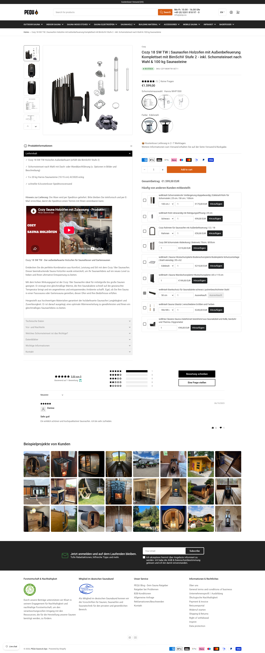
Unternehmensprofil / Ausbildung (206, 593)
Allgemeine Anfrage (144, 597)
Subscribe (195, 551)
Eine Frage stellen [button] (197, 382)
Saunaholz (126, 24)
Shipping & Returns (198, 613)
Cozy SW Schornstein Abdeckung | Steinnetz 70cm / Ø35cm (187, 242)
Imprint (192, 622)
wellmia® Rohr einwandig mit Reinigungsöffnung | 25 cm (185, 213)
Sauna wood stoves (77, 24)
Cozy (144, 47)
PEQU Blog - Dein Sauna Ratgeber (151, 585)
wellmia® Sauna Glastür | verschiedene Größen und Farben (186, 304)
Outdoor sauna (32, 24)
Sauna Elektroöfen (104, 24)
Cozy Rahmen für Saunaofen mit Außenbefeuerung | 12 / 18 (187, 227)
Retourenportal (196, 605)
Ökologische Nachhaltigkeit (203, 597)
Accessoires (170, 24)
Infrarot (208, 24)
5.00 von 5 (76, 376)
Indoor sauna (53, 24)
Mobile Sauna (190, 24)
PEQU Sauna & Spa (39, 649)
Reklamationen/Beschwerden (149, 601)
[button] (148, 81)
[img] (45, 403)
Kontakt (138, 605)
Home (26, 32)
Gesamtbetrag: (151, 181)
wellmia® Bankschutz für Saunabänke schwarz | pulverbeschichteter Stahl (194, 289)
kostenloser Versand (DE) (132, 2)
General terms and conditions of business (210, 589)
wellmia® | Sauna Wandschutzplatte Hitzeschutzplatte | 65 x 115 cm (191, 275)
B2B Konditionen (142, 593)
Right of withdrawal (199, 618)
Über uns (193, 585)
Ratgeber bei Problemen (146, 589)
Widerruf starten (197, 609)
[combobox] (113, 12)
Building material (148, 24)
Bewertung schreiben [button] (197, 374)
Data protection (197, 626)
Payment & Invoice (198, 601)
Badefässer (225, 24)
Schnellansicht (152, 203)
